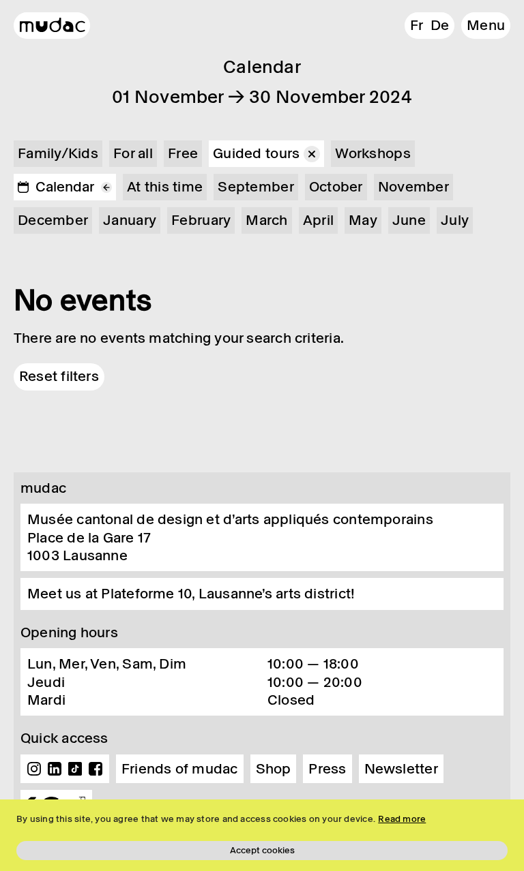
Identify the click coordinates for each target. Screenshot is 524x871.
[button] (485, 25)
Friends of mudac (179, 769)
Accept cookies (262, 850)
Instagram (34, 769)
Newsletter (401, 769)
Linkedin (54, 769)
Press (327, 769)
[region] (262, 835)
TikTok (75, 769)
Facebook (95, 769)
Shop (273, 769)
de (440, 25)
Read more (402, 819)
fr (416, 25)
